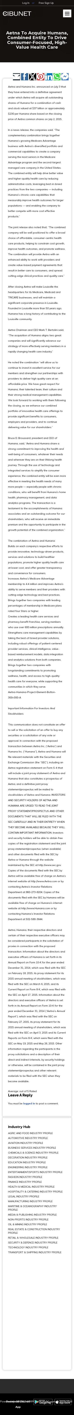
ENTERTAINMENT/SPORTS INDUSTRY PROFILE (35, 1172)
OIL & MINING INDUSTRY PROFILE (27, 1224)
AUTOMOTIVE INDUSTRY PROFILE (28, 1138)
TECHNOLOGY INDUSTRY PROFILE (28, 1247)
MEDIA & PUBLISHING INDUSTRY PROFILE (32, 1214)
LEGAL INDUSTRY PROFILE (23, 1196)
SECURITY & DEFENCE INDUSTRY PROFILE (32, 1242)
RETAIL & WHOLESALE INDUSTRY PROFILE (33, 1237)
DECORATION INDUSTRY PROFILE (28, 1157)
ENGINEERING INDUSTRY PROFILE (28, 1167)
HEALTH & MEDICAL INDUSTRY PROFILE (31, 1186)
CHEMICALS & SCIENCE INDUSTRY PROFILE (33, 1152)
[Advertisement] (19, 1309)
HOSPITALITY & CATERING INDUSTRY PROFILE (35, 1191)
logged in (29, 1103)
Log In (25, 3)
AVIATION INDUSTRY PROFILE (25, 1143)
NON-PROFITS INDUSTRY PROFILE (28, 1219)
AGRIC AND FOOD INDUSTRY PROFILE (30, 1133)
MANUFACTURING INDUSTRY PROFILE (30, 1201)
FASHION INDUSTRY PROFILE (25, 1177)
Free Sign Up (46, 3)
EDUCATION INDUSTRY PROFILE (27, 1162)
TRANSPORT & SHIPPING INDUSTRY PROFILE (34, 1252)
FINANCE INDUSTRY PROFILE (25, 1181)
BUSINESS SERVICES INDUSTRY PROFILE (32, 1147)
